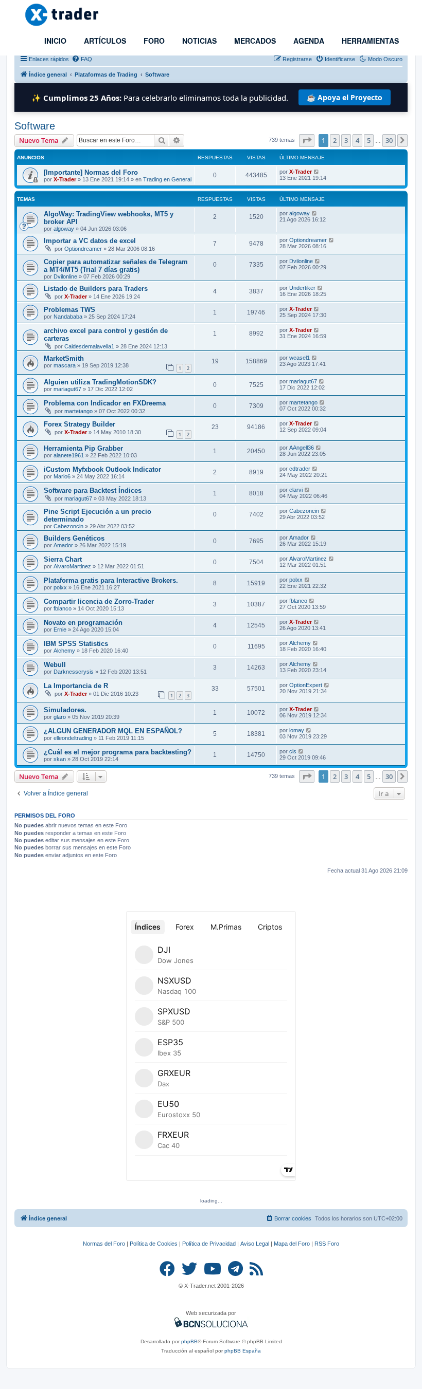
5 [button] (369, 140)
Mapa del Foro (292, 1243)
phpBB (189, 1341)
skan (60, 759)
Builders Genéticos (74, 538)
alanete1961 (69, 455)
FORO (153, 40)
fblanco (63, 608)
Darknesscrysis (74, 672)
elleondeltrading (73, 738)
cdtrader (299, 469)
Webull (55, 665)
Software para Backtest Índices (93, 490)
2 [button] (335, 140)
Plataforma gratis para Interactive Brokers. (111, 580)
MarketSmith (64, 358)
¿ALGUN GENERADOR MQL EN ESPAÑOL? (113, 731)
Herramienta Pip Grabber (83, 448)
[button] (306, 140)
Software (34, 126)
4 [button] (357, 140)
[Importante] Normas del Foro (91, 172)
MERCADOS (254, 40)
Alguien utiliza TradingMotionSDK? (100, 382)
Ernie (60, 629)
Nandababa (68, 316)
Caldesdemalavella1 (89, 346)
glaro (60, 717)
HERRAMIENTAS (369, 40)
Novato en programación (83, 622)
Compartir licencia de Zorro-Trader (99, 601)
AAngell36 (301, 448)
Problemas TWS (69, 309)
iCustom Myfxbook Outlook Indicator (102, 469)
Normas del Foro (104, 1243)
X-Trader (65, 179)
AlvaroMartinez (72, 566)
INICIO (54, 40)
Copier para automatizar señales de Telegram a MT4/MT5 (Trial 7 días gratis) (116, 265)
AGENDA (307, 40)
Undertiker (302, 288)
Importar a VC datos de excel (90, 241)
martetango (78, 411)
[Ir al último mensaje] (316, 172)
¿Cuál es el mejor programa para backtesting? (117, 752)
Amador (63, 545)
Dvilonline (65, 276)
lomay (296, 730)
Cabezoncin (68, 526)
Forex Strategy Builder (79, 424)
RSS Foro (326, 1243)
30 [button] (389, 140)
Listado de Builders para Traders (96, 288)
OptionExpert (305, 685)
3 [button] (346, 140)
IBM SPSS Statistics (76, 643)
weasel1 (299, 358)
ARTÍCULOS (104, 40)
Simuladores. (65, 710)
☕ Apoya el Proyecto (344, 97)
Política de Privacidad (209, 1243)
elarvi (296, 490)
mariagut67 (67, 389)
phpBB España (242, 1351)
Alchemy (64, 650)
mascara (65, 365)
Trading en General (167, 179)
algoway (64, 229)
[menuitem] (82, 59)
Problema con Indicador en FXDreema (105, 403)
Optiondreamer (83, 249)
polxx (60, 587)
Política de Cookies (154, 1243)
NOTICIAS (198, 40)
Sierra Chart (63, 559)
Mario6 (62, 476)
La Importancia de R (76, 686)
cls (292, 751)
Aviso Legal (254, 1243)
